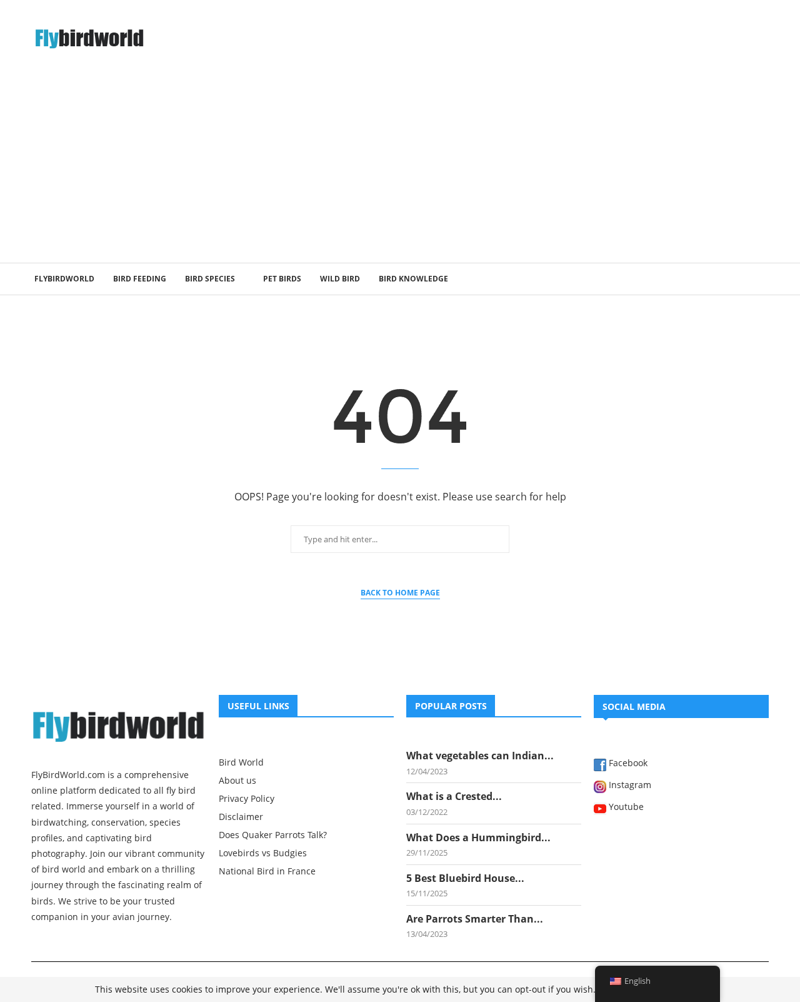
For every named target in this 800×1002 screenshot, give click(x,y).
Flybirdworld (64, 278)
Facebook (627, 764)
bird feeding (139, 278)
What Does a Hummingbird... (478, 837)
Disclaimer (241, 816)
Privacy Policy (246, 798)
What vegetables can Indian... (480, 755)
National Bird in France (267, 871)
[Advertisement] (400, 168)
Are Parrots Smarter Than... (474, 919)
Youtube (625, 807)
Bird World (241, 762)
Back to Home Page (400, 592)
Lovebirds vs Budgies (263, 853)
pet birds (282, 278)
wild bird (340, 278)
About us (237, 780)
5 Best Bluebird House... (465, 878)
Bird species (210, 278)
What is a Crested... (454, 796)
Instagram (628, 786)
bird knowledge (413, 278)
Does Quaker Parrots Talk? (273, 835)
